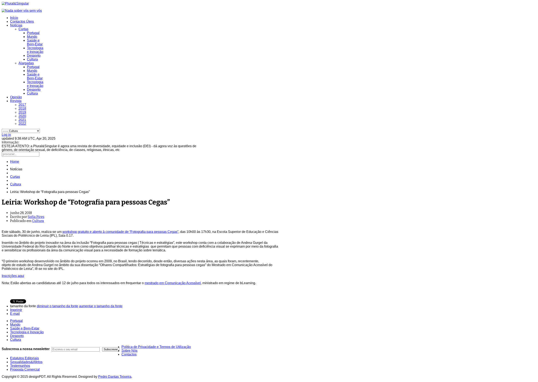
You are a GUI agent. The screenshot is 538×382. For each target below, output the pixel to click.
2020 (22, 116)
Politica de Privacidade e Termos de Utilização (156, 347)
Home (14, 161)
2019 (22, 112)
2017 (22, 104)
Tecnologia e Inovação (35, 50)
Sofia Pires (36, 217)
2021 (22, 120)
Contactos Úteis (22, 21)
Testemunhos (20, 366)
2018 (22, 108)
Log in (6, 135)
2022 (22, 123)
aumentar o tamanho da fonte (101, 306)
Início (14, 18)
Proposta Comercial (25, 369)
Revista (15, 101)
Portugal (33, 33)
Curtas (23, 29)
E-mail (15, 313)
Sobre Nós (129, 350)
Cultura (32, 59)
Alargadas (26, 63)
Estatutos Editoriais (24, 358)
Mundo (32, 36)
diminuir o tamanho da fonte (57, 306)
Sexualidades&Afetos (26, 362)
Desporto (34, 55)
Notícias (16, 25)
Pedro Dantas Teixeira (114, 376)
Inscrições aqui (13, 276)
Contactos (129, 354)
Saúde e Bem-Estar (35, 42)
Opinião (16, 97)
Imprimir (16, 310)
